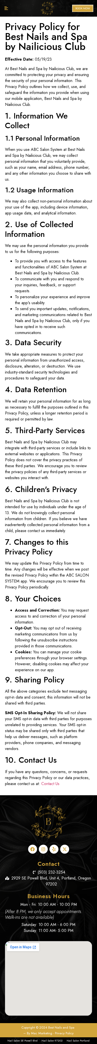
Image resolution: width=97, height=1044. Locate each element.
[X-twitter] (64, 849)
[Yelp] (53, 849)
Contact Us (50, 784)
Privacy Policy (64, 1033)
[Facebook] (32, 849)
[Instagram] (43, 849)
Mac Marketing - (43, 1033)
